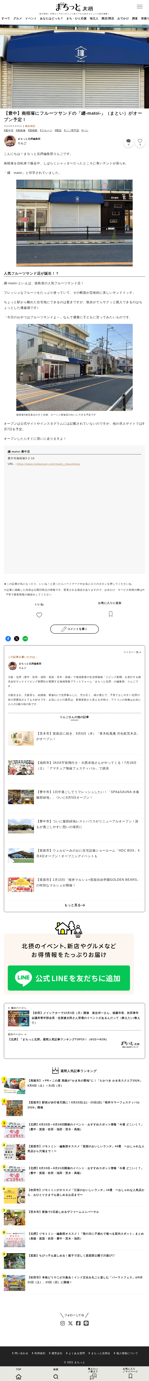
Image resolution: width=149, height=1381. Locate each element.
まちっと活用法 (100, 1353)
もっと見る (72, 905)
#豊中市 (9, 130)
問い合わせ (21, 1353)
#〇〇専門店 (71, 130)
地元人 (94, 18)
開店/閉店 (108, 18)
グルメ (17, 18)
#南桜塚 (21, 130)
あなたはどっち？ (51, 18)
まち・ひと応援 (76, 18)
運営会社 (57, 1353)
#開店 (58, 130)
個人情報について (127, 1353)
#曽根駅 (33, 130)
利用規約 (40, 1353)
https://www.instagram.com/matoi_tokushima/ (48, 463)
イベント (31, 18)
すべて (6, 18)
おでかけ (123, 18)
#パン (84, 130)
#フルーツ (46, 130)
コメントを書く (77, 628)
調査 (135, 18)
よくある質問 (77, 1353)
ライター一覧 (131, 652)
